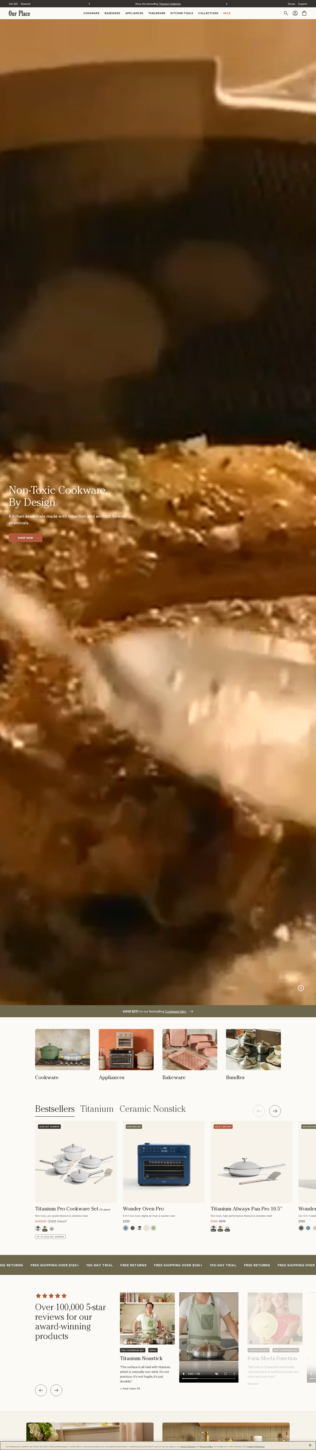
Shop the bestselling (158, 3)
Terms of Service (188, 1446)
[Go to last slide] (41, 1390)
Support (302, 3)
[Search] (287, 13)
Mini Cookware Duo (285, 1350)
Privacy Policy (206, 1446)
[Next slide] (226, 3)
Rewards (26, 3)
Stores (291, 3)
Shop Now (25, 537)
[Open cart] (304, 13)
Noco (153, 1350)
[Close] (310, 1445)
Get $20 (13, 3)
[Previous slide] (89, 3)
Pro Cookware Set (132, 1350)
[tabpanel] (142, 1180)
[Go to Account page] (295, 13)
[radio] (38, 1228)
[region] (158, 1343)
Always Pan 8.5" (258, 1350)
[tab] (55, 1111)
